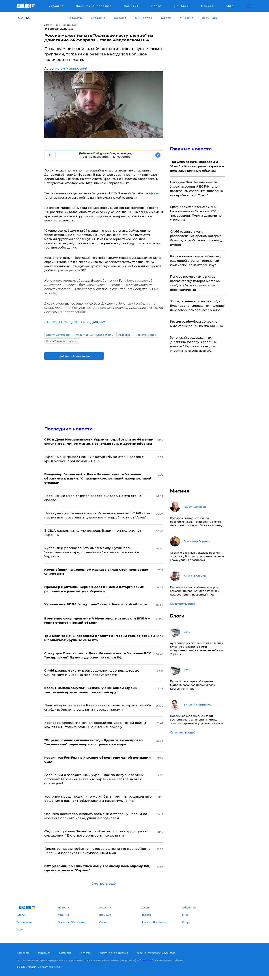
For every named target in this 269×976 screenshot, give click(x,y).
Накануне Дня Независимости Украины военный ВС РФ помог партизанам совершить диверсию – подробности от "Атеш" (196, 188)
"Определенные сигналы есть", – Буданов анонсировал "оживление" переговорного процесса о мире (197, 306)
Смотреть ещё (103, 883)
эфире (154, 193)
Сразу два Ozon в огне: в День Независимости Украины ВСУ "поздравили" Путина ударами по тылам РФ (196, 213)
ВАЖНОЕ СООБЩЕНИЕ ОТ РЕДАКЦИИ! (74, 322)
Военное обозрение (66, 25)
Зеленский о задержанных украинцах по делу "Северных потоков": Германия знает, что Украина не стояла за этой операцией (94, 779)
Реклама (84, 952)
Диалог (48, 25)
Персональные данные (113, 952)
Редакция (44, 952)
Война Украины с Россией (62, 341)
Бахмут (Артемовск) (58, 334)
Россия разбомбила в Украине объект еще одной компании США (196, 324)
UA (21, 18)
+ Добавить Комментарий (74, 355)
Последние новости (68, 429)
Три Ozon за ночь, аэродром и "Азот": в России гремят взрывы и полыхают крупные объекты (197, 166)
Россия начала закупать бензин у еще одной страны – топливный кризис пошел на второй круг (195, 261)
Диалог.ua (146, 960)
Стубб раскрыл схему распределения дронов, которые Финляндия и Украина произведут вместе (197, 238)
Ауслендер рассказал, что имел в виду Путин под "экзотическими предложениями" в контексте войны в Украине (91, 552)
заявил (142, 280)
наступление (96, 307)
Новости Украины (146, 334)
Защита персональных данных (156, 952)
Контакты (65, 952)
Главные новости (191, 149)
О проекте (22, 952)
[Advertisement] (103, 389)
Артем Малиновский (71, 68)
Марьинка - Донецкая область (94, 334)
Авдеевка (124, 334)
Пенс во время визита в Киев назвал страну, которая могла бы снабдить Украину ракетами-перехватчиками (195, 283)
